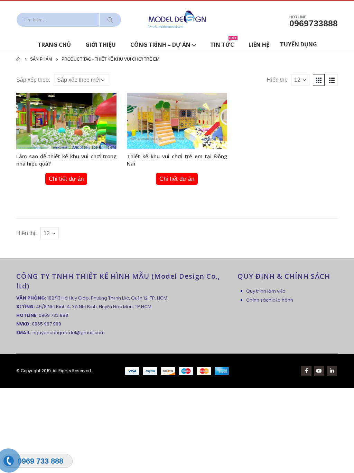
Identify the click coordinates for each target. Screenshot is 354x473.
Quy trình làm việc (265, 291)
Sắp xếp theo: (33, 80)
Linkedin (332, 371)
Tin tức (223, 43)
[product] (66, 121)
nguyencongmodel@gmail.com (68, 332)
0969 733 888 (53, 315)
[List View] (332, 80)
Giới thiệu (100, 44)
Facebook (306, 371)
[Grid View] (319, 80)
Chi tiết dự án (66, 179)
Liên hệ (259, 44)
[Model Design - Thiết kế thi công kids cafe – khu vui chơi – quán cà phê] (177, 20)
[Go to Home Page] (18, 59)
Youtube (319, 371)
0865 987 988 (46, 324)
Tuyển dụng (298, 44)
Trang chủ (54, 44)
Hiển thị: (277, 80)
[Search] (110, 20)
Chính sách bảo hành (269, 300)
